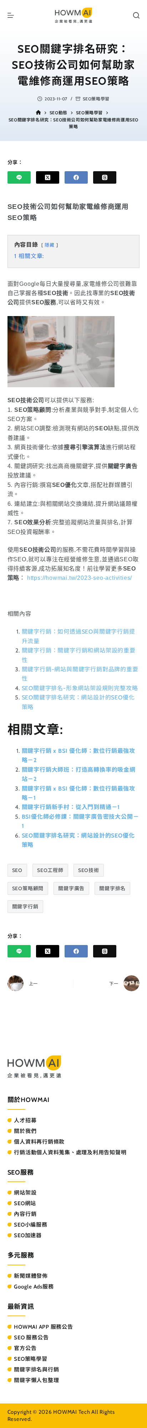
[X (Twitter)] (47, 177)
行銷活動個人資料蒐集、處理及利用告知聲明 (70, 1152)
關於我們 (25, 1131)
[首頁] (38, 112)
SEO (17, 870)
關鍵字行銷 (25, 906)
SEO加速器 (28, 1235)
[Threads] (104, 177)
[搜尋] (136, 15)
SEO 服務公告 (31, 1337)
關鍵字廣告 (71, 888)
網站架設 (25, 1193)
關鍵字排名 (112, 888)
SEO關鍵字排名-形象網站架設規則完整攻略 (80, 688)
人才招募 (25, 1120)
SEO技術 (88, 870)
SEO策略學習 (96, 98)
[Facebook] (76, 177)
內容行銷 (25, 1214)
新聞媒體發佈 (31, 1276)
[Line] (19, 177)
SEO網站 (25, 1203)
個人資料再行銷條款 (39, 1142)
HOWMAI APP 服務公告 (43, 1327)
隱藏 (50, 245)
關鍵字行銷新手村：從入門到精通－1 (71, 807)
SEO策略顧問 (28, 888)
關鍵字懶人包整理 (36, 1380)
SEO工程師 (50, 870)
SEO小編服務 (30, 1225)
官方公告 (25, 1348)
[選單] (10, 15)
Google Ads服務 (34, 1286)
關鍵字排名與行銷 (36, 1369)
